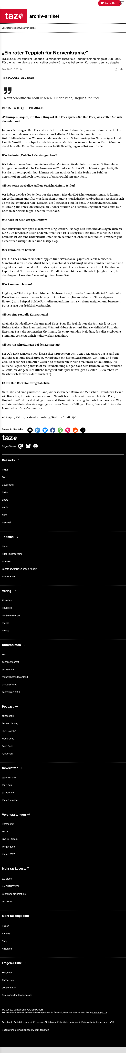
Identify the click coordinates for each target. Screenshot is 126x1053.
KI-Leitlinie (63, 1022)
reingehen (7, 753)
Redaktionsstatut (23, 1022)
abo (4, 654)
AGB (111, 1022)
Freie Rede (7, 746)
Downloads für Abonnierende (17, 995)
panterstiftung (9, 684)
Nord (4, 515)
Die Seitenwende (11, 615)
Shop (4, 941)
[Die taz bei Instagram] (35, 447)
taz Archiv (7, 901)
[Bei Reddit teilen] (75, 430)
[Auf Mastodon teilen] (37, 430)
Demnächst (8, 823)
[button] (121, 3)
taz (9, 438)
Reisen (5, 926)
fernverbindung (10, 723)
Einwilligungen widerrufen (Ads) (33, 1029)
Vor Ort (6, 831)
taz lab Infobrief (10, 800)
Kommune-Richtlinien (44, 1022)
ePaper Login (9, 987)
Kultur (5, 492)
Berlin (5, 507)
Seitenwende (9, 1029)
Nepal (5, 546)
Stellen (5, 623)
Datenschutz (88, 1022)
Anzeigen (7, 948)
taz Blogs (7, 878)
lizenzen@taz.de (99, 1012)
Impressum (102, 1022)
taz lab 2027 (8, 854)
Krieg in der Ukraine (12, 553)
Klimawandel (8, 576)
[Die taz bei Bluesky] (28, 447)
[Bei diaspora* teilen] (67, 430)
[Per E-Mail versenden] (30, 430)
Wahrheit (6, 522)
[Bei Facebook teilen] (52, 430)
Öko (4, 477)
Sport (5, 499)
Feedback (7, 972)
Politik (5, 469)
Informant (75, 1022)
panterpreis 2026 (11, 692)
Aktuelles (7, 600)
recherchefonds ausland (15, 677)
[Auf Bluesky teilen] (45, 430)
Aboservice (8, 980)
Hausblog (7, 607)
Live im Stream (10, 839)
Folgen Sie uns (9, 446)
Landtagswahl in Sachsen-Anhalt (19, 568)
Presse (5, 630)
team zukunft (9, 777)
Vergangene (8, 846)
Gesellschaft (8, 484)
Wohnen (6, 561)
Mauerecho (8, 738)
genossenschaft (10, 661)
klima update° (9, 731)
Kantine (6, 933)
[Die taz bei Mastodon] (20, 447)
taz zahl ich (8, 669)
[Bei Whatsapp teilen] (60, 430)
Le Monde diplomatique (14, 893)
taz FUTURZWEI (10, 886)
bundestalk (8, 715)
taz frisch (7, 785)
